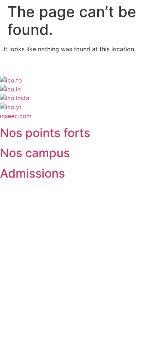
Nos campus (35, 153)
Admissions (32, 173)
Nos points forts (45, 133)
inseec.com (16, 116)
